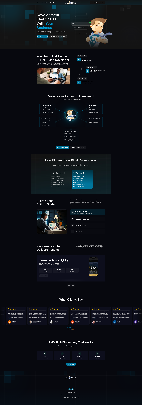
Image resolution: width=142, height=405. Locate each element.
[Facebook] (69, 389)
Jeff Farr (110, 321)
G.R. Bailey (5, 321)
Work (42, 2)
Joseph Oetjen (69, 321)
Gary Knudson (90, 321)
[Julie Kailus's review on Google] (43, 322)
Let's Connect (71, 364)
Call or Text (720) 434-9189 (59, 36)
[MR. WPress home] (71, 3)
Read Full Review (24, 318)
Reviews (47, 2)
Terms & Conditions (71, 394)
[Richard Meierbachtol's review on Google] (127, 322)
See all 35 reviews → (71, 327)
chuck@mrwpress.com (99, 2)
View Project (44, 275)
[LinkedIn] (72, 389)
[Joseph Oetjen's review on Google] (64, 322)
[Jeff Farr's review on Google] (106, 322)
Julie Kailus (48, 321)
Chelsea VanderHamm (28, 321)
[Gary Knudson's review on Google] (85, 322)
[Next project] (73, 285)
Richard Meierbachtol (134, 321)
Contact (52, 2)
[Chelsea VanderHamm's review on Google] (22, 322)
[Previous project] (69, 285)
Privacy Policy (63, 394)
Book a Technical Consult (42, 36)
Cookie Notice (78, 394)
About (38, 2)
